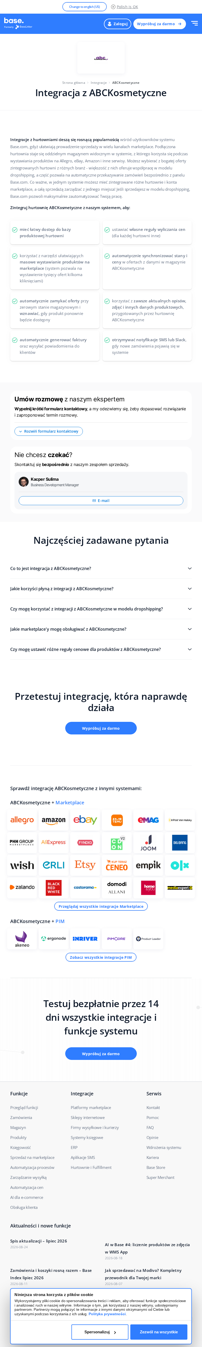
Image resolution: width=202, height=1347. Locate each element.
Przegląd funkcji (24, 1107)
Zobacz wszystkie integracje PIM (101, 957)
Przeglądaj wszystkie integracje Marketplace (101, 906)
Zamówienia (21, 1117)
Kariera (153, 1157)
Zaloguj (121, 23)
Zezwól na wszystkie (159, 1332)
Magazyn (18, 1127)
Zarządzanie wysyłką (28, 1177)
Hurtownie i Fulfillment (91, 1167)
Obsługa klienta (24, 1207)
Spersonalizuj (97, 1332)
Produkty (18, 1137)
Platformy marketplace (91, 1107)
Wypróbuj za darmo (156, 23)
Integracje (99, 82)
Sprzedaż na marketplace (32, 1157)
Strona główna (73, 82)
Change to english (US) (84, 6)
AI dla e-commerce (26, 1197)
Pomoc (153, 1117)
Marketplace (69, 802)
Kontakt (153, 1107)
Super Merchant (160, 1177)
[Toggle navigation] (194, 24)
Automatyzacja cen (26, 1187)
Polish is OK (127, 6)
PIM (60, 921)
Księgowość (20, 1147)
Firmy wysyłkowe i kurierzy (95, 1127)
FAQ (150, 1127)
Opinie (152, 1137)
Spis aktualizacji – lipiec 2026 (38, 1241)
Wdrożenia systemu (164, 1147)
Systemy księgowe (87, 1137)
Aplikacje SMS (83, 1157)
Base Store (156, 1167)
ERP (74, 1147)
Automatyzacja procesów (32, 1167)
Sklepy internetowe (87, 1117)
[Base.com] (19, 24)
